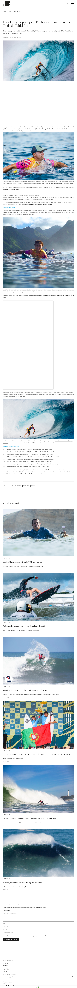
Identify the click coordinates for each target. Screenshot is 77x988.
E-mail (4, 929)
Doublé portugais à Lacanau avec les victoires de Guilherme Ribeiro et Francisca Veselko (36, 754)
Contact (5, 965)
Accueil (5, 11)
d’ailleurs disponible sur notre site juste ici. (40, 204)
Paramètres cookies (8, 985)
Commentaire (6, 910)
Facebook (6, 969)
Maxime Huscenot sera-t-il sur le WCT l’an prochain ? (23, 562)
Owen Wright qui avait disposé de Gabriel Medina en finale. (57, 183)
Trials (33, 485)
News (10, 11)
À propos (5, 963)
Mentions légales (7, 982)
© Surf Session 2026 (8, 960)
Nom (4, 923)
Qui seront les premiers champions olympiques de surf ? (24, 626)
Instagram (5, 968)
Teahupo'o (26, 485)
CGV (4, 983)
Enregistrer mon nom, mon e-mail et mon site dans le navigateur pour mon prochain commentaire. (28, 936)
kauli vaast (10, 485)
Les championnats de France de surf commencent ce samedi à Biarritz (29, 819)
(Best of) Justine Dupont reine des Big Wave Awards (22, 883)
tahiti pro (18, 485)
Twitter (5, 971)
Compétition (17, 11)
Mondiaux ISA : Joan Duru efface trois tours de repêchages (25, 690)
